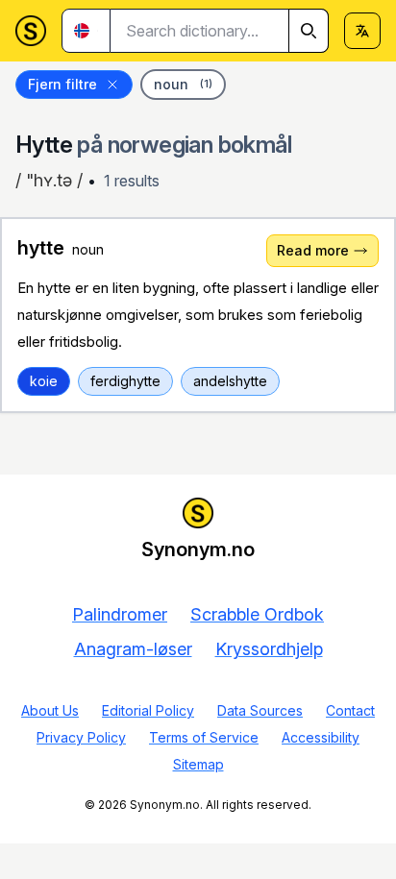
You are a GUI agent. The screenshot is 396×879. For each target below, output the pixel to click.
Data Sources (260, 710)
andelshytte (230, 381)
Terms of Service (204, 737)
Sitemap (198, 764)
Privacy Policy (81, 737)
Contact (350, 710)
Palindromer (119, 614)
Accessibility (320, 737)
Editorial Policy (148, 710)
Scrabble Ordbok (257, 614)
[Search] (308, 31)
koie (44, 381)
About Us (50, 710)
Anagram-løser (133, 649)
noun (183, 84)
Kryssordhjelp (269, 649)
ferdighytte (125, 381)
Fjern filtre (62, 84)
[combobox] (220, 31)
